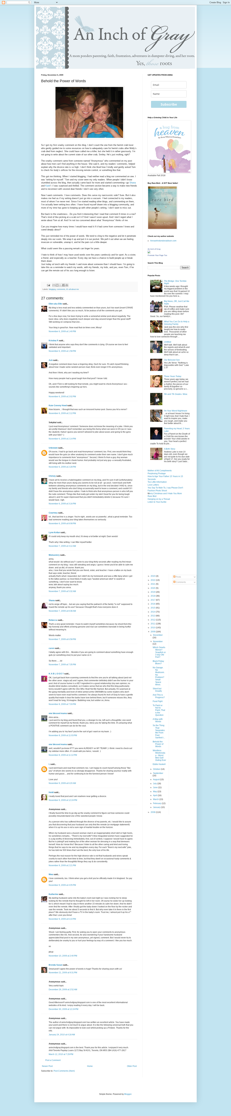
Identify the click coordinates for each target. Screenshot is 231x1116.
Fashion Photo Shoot (157, 490)
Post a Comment (53, 1060)
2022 (153, 580)
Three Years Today (172, 376)
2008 (153, 812)
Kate (47, 185)
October (157, 769)
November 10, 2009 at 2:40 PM (63, 956)
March (156, 799)
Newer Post (47, 1066)
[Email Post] (48, 285)
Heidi (51, 792)
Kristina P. (53, 340)
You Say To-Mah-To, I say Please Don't (165, 488)
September (158, 773)
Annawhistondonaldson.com (163, 241)
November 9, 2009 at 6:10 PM (62, 919)
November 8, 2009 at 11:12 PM (63, 755)
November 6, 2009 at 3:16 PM (62, 503)
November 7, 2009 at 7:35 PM (62, 664)
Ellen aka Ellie (55, 304)
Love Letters (153, 485)
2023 (153, 576)
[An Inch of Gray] (149, 252)
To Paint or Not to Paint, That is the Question (159, 710)
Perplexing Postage (157, 473)
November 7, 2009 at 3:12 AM (62, 546)
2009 (153, 631)
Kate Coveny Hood (58, 405)
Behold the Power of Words (158, 744)
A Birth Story (169, 449)
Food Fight (158, 701)
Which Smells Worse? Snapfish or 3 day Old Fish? (159, 652)
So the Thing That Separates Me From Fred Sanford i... (159, 731)
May (155, 791)
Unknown (53, 448)
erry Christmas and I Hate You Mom (165, 493)
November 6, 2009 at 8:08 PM (62, 523)
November (158, 641)
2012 (153, 620)
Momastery (54, 555)
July (155, 783)
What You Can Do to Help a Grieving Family (176, 322)
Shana (133, 182)
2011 (153, 624)
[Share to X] (60, 285)
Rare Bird (152, 496)
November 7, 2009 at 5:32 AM (62, 591)
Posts (178, 577)
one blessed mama (58, 713)
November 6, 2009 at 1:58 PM (62, 351)
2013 (153, 616)
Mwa (51, 874)
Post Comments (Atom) (64, 1071)
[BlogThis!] (57, 285)
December (158, 635)
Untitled (167, 342)
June (155, 787)
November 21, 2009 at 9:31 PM (63, 972)
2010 (153, 627)
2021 (153, 584)
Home (90, 1066)
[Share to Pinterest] (66, 285)
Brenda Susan (55, 965)
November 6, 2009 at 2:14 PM (62, 439)
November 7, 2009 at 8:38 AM (62, 611)
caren (51, 648)
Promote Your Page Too (157, 255)
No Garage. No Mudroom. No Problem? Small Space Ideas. (159, 676)
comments (61, 289)
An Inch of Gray (154, 249)
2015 (153, 608)
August (156, 779)
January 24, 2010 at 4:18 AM (62, 1034)
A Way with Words (158, 720)
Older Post (132, 1066)
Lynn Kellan (54, 532)
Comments (180, 582)
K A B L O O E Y (56, 674)
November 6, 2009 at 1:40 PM (62, 331)
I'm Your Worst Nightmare (175, 411)
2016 (153, 604)
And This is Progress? (159, 696)
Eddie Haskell (159, 764)
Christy (52, 476)
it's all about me (72, 289)
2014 (153, 612)
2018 (153, 596)
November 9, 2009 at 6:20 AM (62, 783)
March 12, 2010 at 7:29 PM (61, 1054)
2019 (153, 592)
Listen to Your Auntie (157, 502)
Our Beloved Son (172, 360)
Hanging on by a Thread (159, 499)
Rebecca (53, 620)
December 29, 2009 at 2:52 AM (63, 989)
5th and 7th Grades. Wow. (176, 394)
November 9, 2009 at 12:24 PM (63, 800)
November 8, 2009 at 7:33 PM (62, 704)
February (157, 803)
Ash (51, 360)
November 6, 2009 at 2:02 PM (62, 396)
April (155, 795)
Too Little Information (157, 482)
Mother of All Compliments (160, 470)
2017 (153, 600)
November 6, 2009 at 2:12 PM (62, 413)
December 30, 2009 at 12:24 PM (63, 1009)
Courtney (53, 513)
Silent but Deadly (157, 689)
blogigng (52, 289)
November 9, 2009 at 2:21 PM (62, 865)
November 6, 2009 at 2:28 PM (62, 467)
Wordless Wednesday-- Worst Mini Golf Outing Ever (159, 755)
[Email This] (54, 285)
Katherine (53, 894)
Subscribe (169, 104)
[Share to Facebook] (63, 285)
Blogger (127, 1094)
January (157, 807)
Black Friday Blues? (158, 662)
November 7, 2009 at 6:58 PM (62, 639)
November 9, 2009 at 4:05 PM (62, 885)
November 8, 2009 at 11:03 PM (63, 735)
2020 (153, 588)
